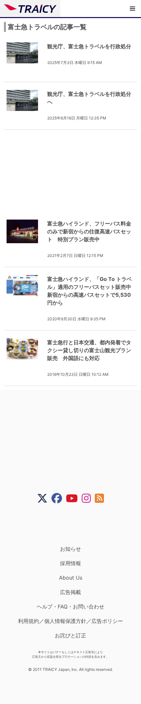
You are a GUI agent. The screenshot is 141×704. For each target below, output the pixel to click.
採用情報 (70, 563)
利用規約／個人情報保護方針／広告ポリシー (70, 621)
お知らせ (70, 548)
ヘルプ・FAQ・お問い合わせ (70, 606)
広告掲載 (70, 592)
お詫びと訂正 (70, 635)
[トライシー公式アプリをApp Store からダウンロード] (74, 524)
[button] (132, 8)
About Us (70, 577)
